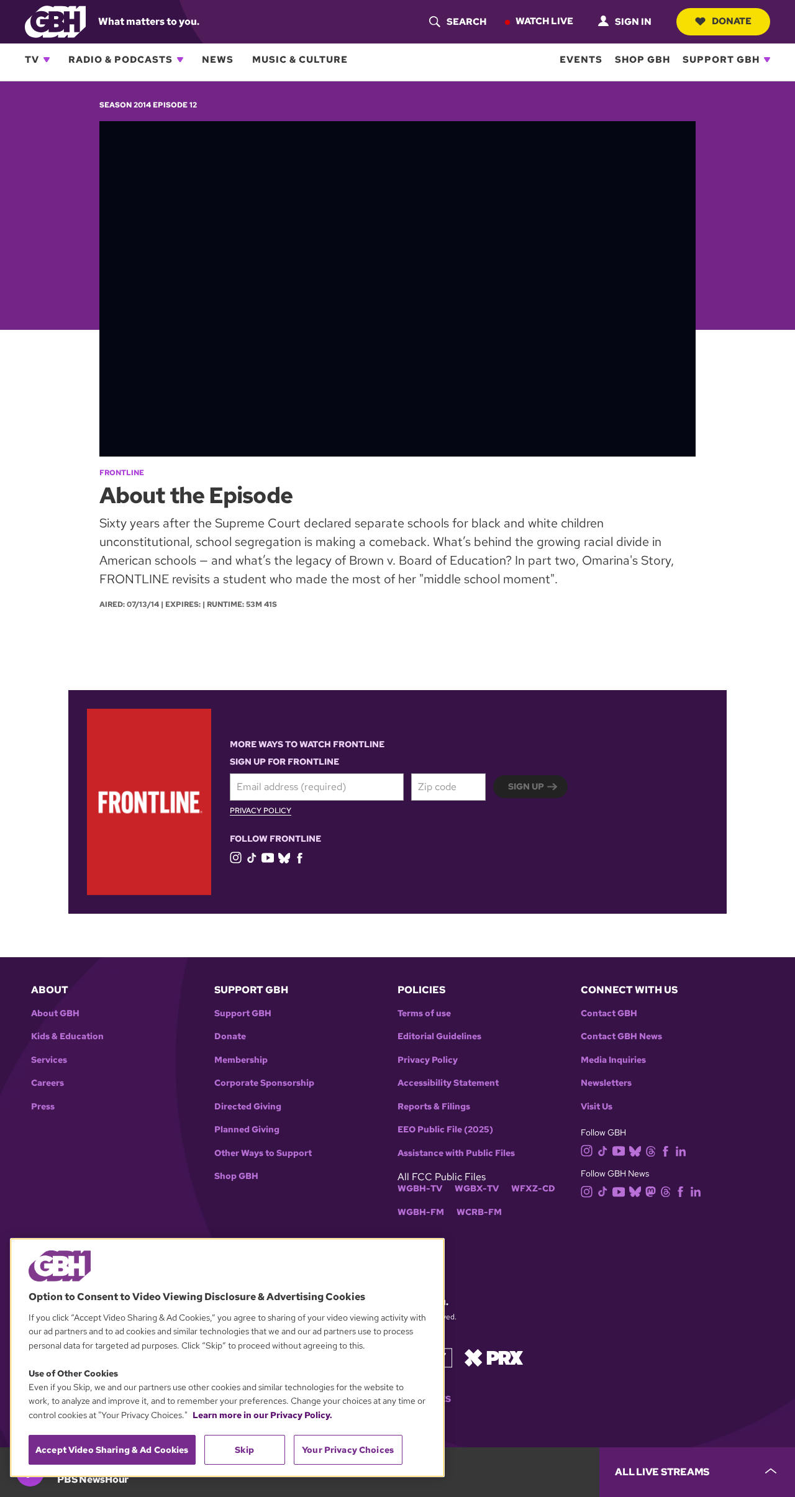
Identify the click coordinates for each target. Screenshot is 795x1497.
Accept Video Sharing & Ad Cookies (112, 1449)
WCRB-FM (479, 1212)
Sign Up (526, 786)
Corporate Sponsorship (264, 1083)
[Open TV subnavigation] (46, 60)
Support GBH (721, 59)
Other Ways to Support (263, 1153)
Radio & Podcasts (120, 59)
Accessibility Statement (448, 1083)
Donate (732, 21)
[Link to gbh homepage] (55, 20)
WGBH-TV (420, 1188)
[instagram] (236, 856)
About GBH (55, 1013)
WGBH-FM (421, 1212)
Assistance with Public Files (456, 1153)
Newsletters (606, 1083)
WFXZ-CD (533, 1188)
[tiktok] (252, 856)
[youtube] (267, 856)
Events (581, 59)
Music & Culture (300, 59)
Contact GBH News (621, 1036)
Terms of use (424, 1013)
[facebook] (299, 856)
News (218, 59)
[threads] (650, 1150)
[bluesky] (284, 856)
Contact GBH (609, 1013)
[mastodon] (650, 1191)
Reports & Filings (434, 1106)
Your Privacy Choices (348, 1449)
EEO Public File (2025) (445, 1129)
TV (32, 59)
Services (49, 1060)
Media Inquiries (613, 1060)
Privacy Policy (260, 811)
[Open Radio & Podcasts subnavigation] (180, 60)
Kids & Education (67, 1036)
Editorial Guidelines (439, 1036)
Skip (244, 1449)
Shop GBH (642, 59)
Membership (241, 1060)
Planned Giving (246, 1129)
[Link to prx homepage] (494, 1356)
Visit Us (596, 1106)
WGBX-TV (477, 1188)
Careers (47, 1083)
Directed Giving (247, 1106)
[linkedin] (680, 1150)
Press (43, 1106)
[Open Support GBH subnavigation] (767, 60)
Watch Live (544, 21)
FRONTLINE (121, 473)
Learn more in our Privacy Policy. (262, 1415)
